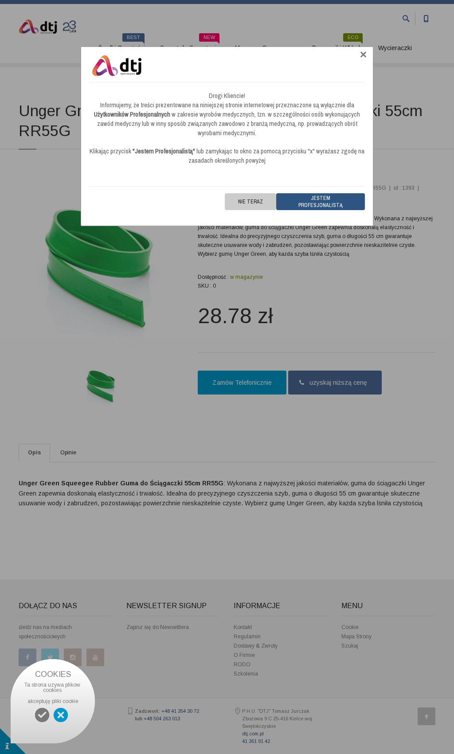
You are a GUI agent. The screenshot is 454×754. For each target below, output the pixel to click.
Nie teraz (250, 201)
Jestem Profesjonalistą (320, 202)
